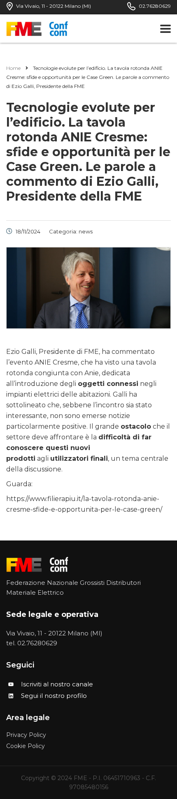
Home (13, 68)
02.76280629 (37, 643)
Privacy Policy (26, 735)
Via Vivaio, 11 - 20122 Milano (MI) (54, 633)
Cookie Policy (25, 746)
